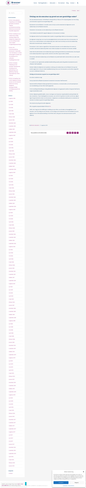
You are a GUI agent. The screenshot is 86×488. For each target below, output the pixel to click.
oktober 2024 (12, 166)
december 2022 (12, 234)
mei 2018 (11, 404)
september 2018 (12, 391)
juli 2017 (11, 435)
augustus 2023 (12, 209)
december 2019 (12, 345)
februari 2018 (12, 413)
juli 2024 (11, 175)
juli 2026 (11, 101)
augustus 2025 (12, 135)
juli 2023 (11, 212)
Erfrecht (11, 473)
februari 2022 (12, 265)
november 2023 (12, 200)
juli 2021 (11, 286)
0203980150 (33, 485)
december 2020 (12, 308)
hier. (50, 106)
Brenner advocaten (35, 125)
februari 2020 (12, 339)
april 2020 (11, 333)
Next (78, 10)
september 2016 (12, 453)
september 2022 (12, 243)
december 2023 (12, 197)
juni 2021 (11, 289)
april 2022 (11, 259)
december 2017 (12, 419)
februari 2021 (12, 302)
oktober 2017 (12, 425)
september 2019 (12, 354)
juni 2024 (11, 178)
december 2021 (12, 271)
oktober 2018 (12, 388)
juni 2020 (11, 326)
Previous (74, 10)
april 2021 (11, 296)
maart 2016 (11, 459)
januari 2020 (11, 342)
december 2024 (12, 160)
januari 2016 (11, 465)
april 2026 (11, 110)
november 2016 (12, 450)
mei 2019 (11, 367)
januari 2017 (11, 444)
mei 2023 (11, 218)
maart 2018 (11, 410)
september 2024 (12, 169)
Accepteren (61, 482)
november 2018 (12, 385)
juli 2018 (11, 397)
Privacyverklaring (71, 485)
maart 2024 (11, 187)
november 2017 (12, 422)
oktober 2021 (12, 277)
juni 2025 (11, 141)
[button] (83, 471)
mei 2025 (11, 144)
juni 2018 (11, 401)
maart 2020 (11, 336)
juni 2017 (11, 438)
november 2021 (12, 274)
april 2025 (11, 147)
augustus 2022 (12, 246)
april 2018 (11, 407)
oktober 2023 (12, 203)
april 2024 (11, 184)
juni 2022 (11, 252)
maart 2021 (11, 299)
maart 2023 (11, 225)
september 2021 (12, 280)
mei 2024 (11, 181)
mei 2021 (11, 292)
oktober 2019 (12, 351)
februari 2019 (12, 376)
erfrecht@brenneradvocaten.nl (42, 485)
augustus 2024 (12, 172)
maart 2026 (11, 113)
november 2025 (12, 126)
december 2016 (12, 447)
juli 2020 (11, 323)
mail (18, 484)
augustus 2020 (12, 320)
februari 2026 (12, 116)
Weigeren (77, 482)
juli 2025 (11, 138)
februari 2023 (12, 228)
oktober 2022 (12, 240)
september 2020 (12, 317)
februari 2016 (12, 462)
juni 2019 (11, 364)
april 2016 (11, 456)
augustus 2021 (12, 283)
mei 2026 (11, 107)
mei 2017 (11, 441)
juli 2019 (11, 360)
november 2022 (12, 237)
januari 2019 (11, 379)
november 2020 (12, 311)
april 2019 (11, 370)
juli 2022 (11, 249)
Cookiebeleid (65, 485)
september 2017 (12, 428)
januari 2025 (11, 157)
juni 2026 (11, 104)
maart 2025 (11, 150)
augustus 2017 (12, 431)
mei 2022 (11, 255)
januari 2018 (11, 416)
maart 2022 (11, 262)
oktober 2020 (12, 314)
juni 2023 (11, 215)
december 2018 (12, 382)
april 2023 (11, 221)
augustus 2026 (12, 98)
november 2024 (12, 163)
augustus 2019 (12, 357)
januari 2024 (11, 194)
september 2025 (12, 132)
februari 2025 (12, 153)
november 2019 (12, 348)
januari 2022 (11, 268)
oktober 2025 (12, 129)
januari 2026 (11, 120)
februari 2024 (12, 191)
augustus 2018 (12, 394)
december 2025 (12, 123)
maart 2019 (11, 373)
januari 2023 (11, 231)
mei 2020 (11, 330)
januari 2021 (11, 305)
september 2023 (12, 206)
